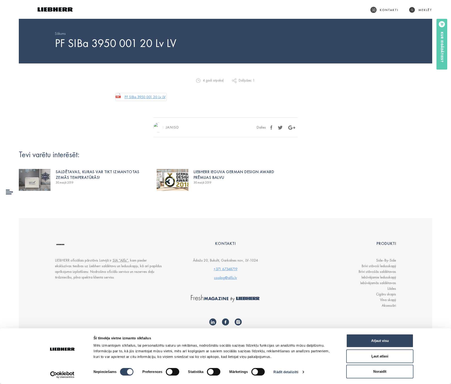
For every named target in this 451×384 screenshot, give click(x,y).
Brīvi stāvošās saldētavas (377, 271)
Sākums (60, 33)
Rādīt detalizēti (285, 372)
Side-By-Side (386, 260)
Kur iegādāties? (442, 47)
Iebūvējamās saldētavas (378, 282)
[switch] (172, 372)
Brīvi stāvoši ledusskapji (379, 265)
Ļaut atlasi (379, 356)
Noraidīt (379, 371)
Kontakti (389, 10)
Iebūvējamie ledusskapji (378, 277)
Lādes (391, 288)
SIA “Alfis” (120, 260)
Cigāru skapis (386, 294)
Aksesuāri (389, 305)
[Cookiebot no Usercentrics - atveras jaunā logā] (62, 374)
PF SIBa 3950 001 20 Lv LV (145, 96)
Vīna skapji (388, 299)
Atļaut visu (380, 341)
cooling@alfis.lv (225, 277)
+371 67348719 (225, 268)
